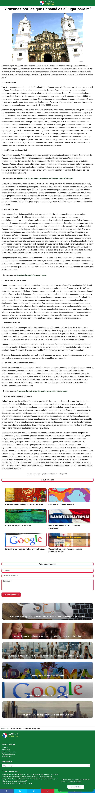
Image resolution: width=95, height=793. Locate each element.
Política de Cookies (8, 754)
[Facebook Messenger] (20, 791)
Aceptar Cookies (76, 787)
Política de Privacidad (9, 752)
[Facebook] (7, 791)
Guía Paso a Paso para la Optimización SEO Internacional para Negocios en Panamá (30, 774)
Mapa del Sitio (6, 756)
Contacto (5, 747)
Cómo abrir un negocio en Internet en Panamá (17, 783)
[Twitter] (34, 791)
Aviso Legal (6, 749)
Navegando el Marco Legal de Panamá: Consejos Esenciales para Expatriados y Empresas (32, 779)
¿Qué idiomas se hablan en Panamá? (14, 781)
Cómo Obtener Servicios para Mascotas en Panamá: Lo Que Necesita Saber (27, 776)
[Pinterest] (47, 791)
